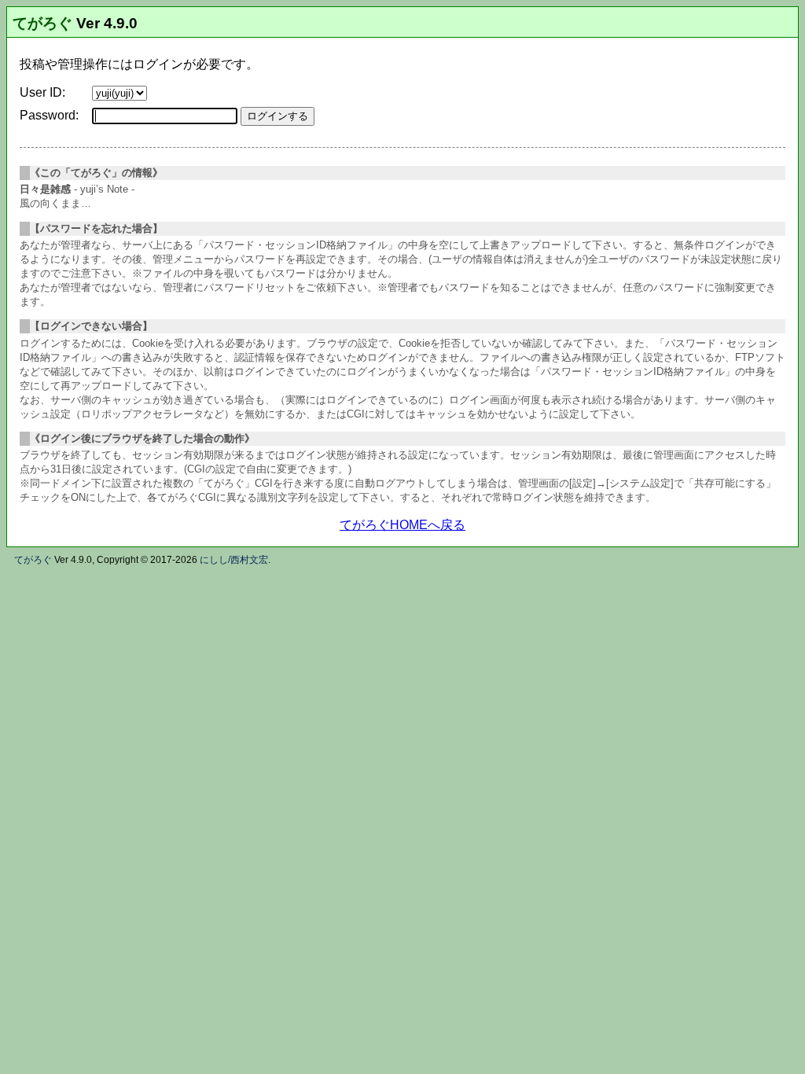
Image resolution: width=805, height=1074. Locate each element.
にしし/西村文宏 (234, 559)
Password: (49, 115)
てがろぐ (42, 23)
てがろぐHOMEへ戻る (402, 524)
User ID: (42, 92)
